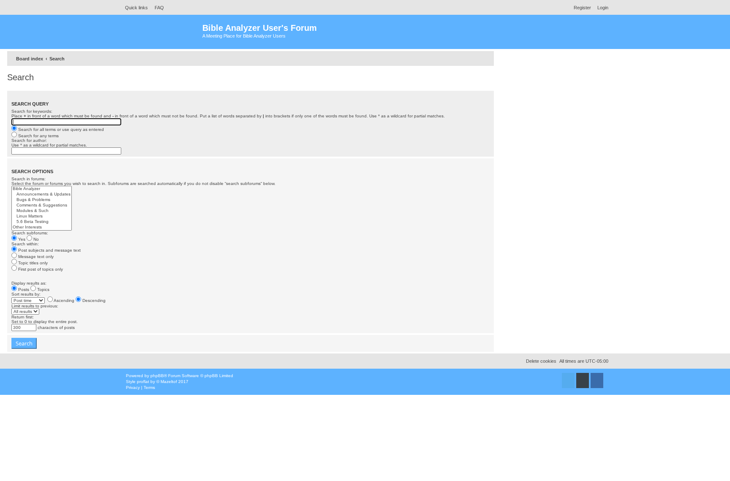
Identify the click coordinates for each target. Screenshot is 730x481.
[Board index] (162, 32)
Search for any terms (38, 135)
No (35, 239)
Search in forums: (28, 179)
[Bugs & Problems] (41, 200)
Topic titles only (32, 263)
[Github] (582, 380)
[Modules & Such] (41, 211)
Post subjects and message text (49, 250)
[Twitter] (568, 380)
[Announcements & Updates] (41, 194)
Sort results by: (26, 294)
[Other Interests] (41, 227)
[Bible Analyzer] (41, 189)
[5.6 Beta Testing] (41, 222)
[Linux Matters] (41, 216)
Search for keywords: (31, 111)
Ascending (63, 300)
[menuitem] (157, 8)
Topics (42, 289)
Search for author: (29, 140)
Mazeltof (169, 381)
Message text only (35, 256)
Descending (93, 300)
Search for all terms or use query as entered (60, 129)
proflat (143, 381)
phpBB (157, 375)
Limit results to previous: (34, 306)
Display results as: (28, 283)
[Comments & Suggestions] (41, 205)
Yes (21, 239)
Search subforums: (29, 233)
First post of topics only (40, 269)
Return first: (22, 317)
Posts (23, 289)
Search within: (25, 244)
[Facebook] (597, 380)
